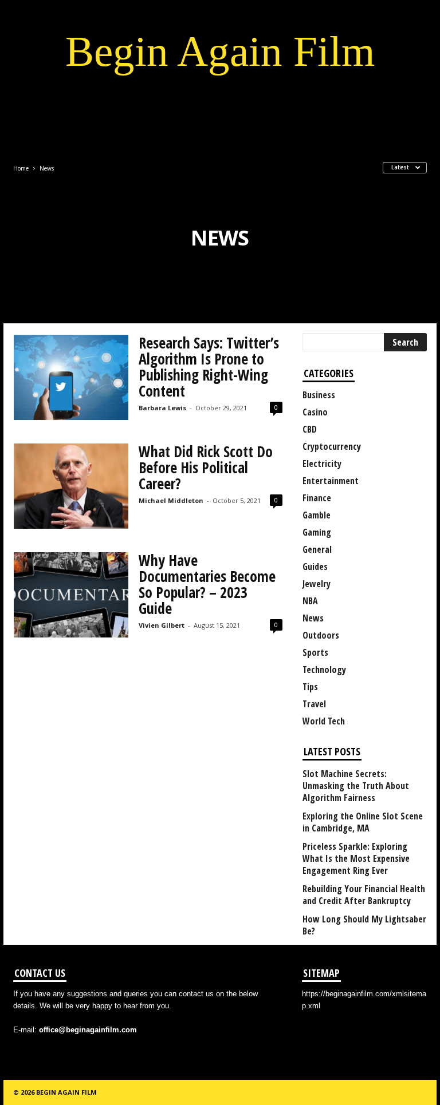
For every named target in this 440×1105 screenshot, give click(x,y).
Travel (314, 704)
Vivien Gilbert (161, 625)
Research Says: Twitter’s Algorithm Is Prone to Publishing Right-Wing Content (209, 366)
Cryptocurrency (331, 446)
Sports (315, 652)
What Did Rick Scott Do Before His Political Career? (206, 467)
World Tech (323, 721)
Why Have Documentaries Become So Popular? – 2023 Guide (207, 584)
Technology (324, 669)
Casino (315, 412)
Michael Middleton (171, 500)
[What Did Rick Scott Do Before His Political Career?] (71, 486)
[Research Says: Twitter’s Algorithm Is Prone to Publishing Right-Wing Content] (71, 377)
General (317, 549)
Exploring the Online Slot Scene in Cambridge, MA (362, 822)
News (313, 618)
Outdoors (320, 635)
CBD (309, 429)
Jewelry (316, 583)
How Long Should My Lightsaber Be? (364, 925)
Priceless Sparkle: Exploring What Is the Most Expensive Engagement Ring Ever (356, 859)
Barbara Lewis (162, 407)
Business (318, 395)
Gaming (316, 532)
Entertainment (330, 480)
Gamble (316, 515)
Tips (310, 686)
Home (21, 168)
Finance (316, 498)
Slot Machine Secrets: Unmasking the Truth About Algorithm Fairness (355, 786)
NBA (310, 601)
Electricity (321, 463)
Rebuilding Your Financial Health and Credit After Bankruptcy (363, 895)
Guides (315, 566)
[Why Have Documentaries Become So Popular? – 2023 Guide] (71, 594)
